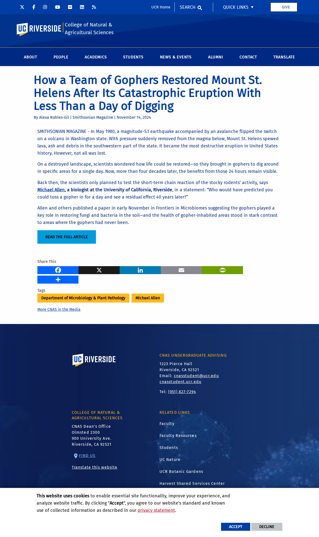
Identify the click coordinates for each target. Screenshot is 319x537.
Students (169, 447)
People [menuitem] (61, 57)
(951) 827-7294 (182, 391)
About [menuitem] (30, 57)
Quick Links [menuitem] (235, 7)
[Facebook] (58, 269)
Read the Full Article (66, 236)
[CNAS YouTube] (57, 7)
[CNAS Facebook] (33, 7)
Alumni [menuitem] (215, 57)
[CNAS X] (22, 7)
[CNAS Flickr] (70, 7)
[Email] (181, 269)
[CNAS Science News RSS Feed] (94, 7)
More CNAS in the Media (58, 309)
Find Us (87, 455)
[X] (99, 269)
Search (187, 7)
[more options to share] (58, 279)
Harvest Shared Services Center (192, 483)
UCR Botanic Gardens (181, 471)
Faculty (167, 423)
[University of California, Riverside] (94, 367)
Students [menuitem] (133, 57)
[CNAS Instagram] (45, 7)
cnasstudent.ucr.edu (180, 381)
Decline (266, 526)
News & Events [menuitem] (176, 57)
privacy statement (156, 510)
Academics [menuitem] (96, 57)
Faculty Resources (178, 435)
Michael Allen (148, 298)
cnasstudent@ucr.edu (196, 375)
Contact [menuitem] (248, 57)
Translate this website (94, 467)
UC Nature (170, 459)
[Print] (222, 269)
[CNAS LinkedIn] (82, 7)
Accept (235, 526)
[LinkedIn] (140, 269)
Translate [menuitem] (284, 57)
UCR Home (160, 7)
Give (286, 7)
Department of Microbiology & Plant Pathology (83, 298)
